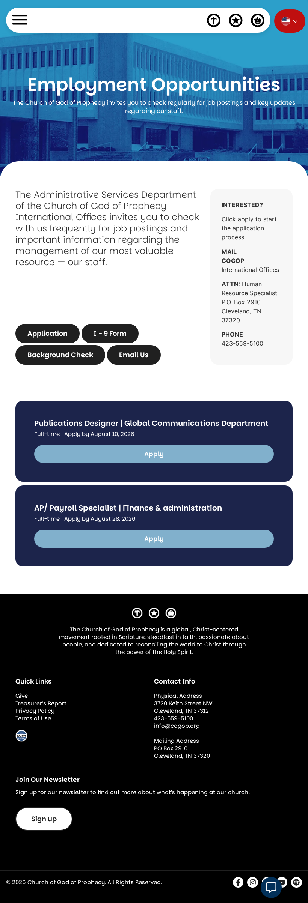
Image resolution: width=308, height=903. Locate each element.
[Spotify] (296, 882)
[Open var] (271, 887)
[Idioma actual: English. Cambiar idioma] (289, 21)
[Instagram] (252, 882)
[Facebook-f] (238, 882)
